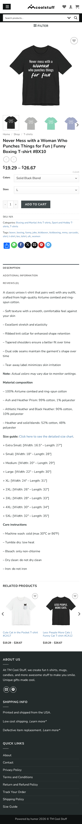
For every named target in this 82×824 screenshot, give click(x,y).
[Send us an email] (6, 689)
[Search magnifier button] (75, 17)
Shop (17, 134)
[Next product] (6, 159)
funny (28, 232)
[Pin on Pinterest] (41, 245)
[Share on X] (28, 245)
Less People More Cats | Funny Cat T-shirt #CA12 (57, 634)
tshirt (24, 236)
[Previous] (9, 74)
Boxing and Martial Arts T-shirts (33, 222)
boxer (12, 232)
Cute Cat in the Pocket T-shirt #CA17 (20, 634)
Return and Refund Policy (20, 785)
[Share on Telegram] (48, 245)
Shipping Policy (13, 799)
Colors (6, 177)
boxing (20, 232)
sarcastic (73, 232)
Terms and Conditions (18, 777)
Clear (76, 172)
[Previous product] (14, 159)
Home (6, 134)
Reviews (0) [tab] (11, 283)
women (36, 236)
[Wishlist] (64, 6)
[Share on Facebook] (21, 245)
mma (65, 232)
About (7, 755)
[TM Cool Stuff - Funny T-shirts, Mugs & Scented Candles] (41, 7)
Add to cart (36, 204)
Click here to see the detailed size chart (46, 436)
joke (34, 232)
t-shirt (12, 236)
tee (18, 236)
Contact (8, 762)
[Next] (72, 74)
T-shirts (28, 134)
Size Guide (10, 807)
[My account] (71, 6)
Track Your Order (14, 792)
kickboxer (43, 232)
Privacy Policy (12, 770)
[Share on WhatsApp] (14, 245)
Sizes (6, 189)
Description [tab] (11, 268)
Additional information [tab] (20, 275)
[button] (77, 6)
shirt (5, 236)
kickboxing (55, 232)
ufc (29, 236)
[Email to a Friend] (34, 245)
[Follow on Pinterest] (13, 689)
